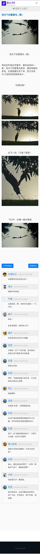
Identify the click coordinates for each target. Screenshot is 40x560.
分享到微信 (7, 266)
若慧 (10, 345)
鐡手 (10, 333)
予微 (10, 299)
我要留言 (33, 266)
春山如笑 (12, 444)
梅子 (10, 314)
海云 (10, 286)
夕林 (10, 474)
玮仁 (10, 388)
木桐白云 (12, 274)
